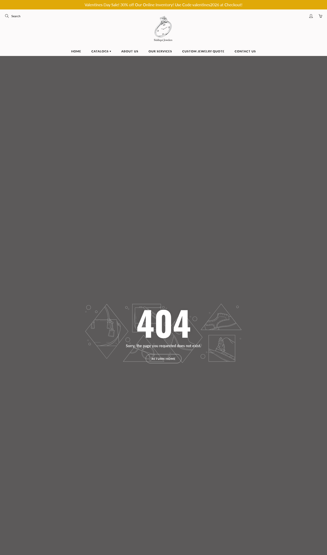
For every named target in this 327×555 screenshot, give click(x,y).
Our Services (160, 51)
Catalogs (100, 51)
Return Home (164, 358)
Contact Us (245, 51)
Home (76, 51)
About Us (129, 51)
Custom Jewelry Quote (203, 51)
